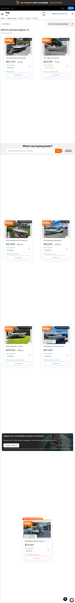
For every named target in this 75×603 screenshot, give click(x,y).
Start (58, 151)
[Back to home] (8, 14)
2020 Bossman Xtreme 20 (53, 240)
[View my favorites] (72, 13)
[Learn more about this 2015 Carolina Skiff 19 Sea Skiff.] (18, 229)
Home (2, 18)
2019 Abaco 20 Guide (51, 58)
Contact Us (18, 75)
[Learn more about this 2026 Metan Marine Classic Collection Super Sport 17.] (37, 530)
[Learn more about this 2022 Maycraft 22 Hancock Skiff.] (56, 335)
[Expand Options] (30, 55)
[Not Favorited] (29, 66)
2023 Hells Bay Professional (16, 58)
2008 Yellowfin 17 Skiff (14, 346)
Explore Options (11, 445)
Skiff (21, 18)
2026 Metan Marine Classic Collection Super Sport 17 (36, 541)
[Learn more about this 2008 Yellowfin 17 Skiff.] (18, 335)
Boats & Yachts (5, 8)
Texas (27, 18)
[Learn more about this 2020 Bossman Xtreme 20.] (56, 229)
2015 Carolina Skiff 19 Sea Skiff (17, 240)
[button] (65, 599)
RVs (12, 8)
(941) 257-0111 (63, 14)
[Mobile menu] (2, 14)
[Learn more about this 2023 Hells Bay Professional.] (18, 47)
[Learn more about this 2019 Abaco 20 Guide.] (56, 47)
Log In (63, 8)
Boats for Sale (12, 18)
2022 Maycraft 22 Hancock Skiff (55, 346)
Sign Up (71, 8)
